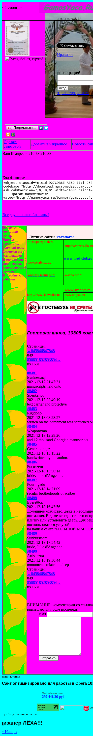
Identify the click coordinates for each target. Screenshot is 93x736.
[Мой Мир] (13, 134)
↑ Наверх (9, 732)
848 (52, 351)
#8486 (32, 462)
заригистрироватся (73, 93)
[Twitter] (46, 128)
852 (42, 359)
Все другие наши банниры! (25, 215)
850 (30, 359)
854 (54, 359)
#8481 (32, 373)
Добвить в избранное (49, 144)
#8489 (32, 533)
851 (36, 359)
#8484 (32, 426)
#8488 (32, 498)
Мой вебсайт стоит (48, 692)
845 (34, 351)
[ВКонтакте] (41, 128)
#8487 (32, 480)
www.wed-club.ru (78, 258)
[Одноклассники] (8, 134)
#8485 (32, 444)
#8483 (32, 409)
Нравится (65, 55)
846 (40, 351)
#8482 (32, 391)
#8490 (32, 551)
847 (46, 351)
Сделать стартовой (12, 144)
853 (48, 359)
